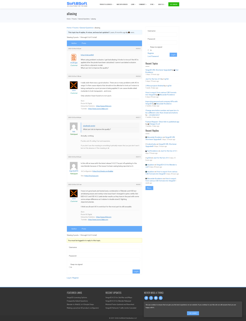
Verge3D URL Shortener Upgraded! (158, 70)
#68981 (138, 184)
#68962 (138, 48)
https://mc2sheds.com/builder (103, 171)
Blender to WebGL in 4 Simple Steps (80, 304)
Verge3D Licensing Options (77, 297)
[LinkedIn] (161, 298)
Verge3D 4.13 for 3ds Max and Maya (119, 297)
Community (142, 4)
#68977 (138, 117)
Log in (69, 278)
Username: (73, 247)
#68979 (138, 157)
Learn (132, 4)
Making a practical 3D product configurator (83, 308)
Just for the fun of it (153, 79)
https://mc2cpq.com (91, 176)
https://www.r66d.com (103, 106)
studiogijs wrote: (89, 126)
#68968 (138, 76)
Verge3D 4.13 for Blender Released (118, 301)
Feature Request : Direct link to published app (162, 122)
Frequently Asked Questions (77, 301)
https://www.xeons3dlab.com (98, 109)
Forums (75, 28)
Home (69, 28)
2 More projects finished (154, 86)
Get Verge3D (173, 4)
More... (149, 188)
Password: (73, 256)
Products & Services (106, 4)
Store (151, 4)
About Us (161, 4)
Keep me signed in (76, 265)
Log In (136, 271)
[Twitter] (146, 298)
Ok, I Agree (193, 313)
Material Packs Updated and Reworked (120, 304)
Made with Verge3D (122, 4)
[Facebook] (151, 298)
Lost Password (153, 56)
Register (76, 278)
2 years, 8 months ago (117, 32)
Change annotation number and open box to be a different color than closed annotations (162, 111)
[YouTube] (156, 298)
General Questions (86, 28)
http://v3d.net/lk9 (87, 55)
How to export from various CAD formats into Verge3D (161, 172)
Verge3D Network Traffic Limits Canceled (121, 308)
